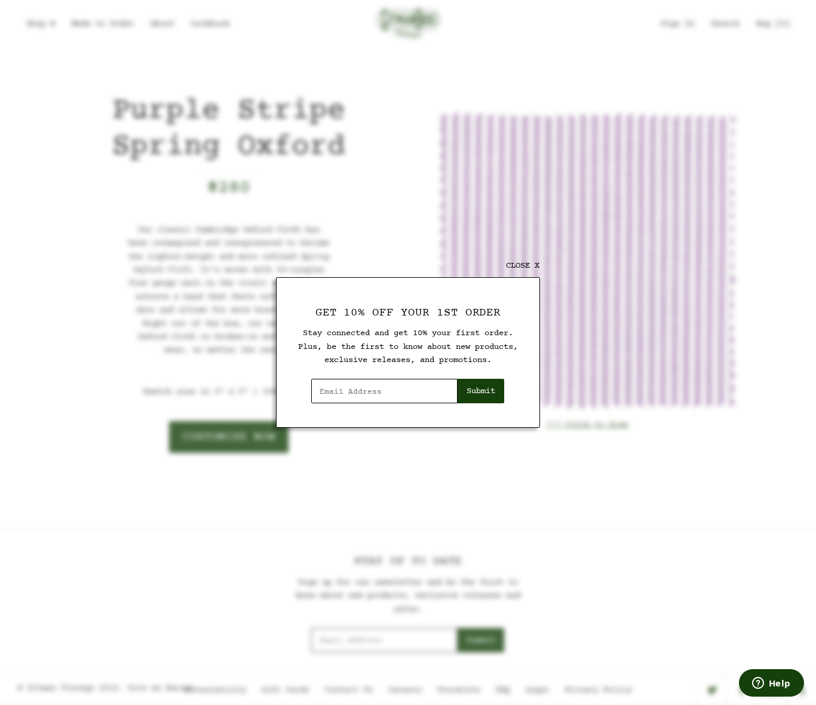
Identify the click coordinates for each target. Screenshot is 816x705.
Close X (522, 265)
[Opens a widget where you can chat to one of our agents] (771, 684)
